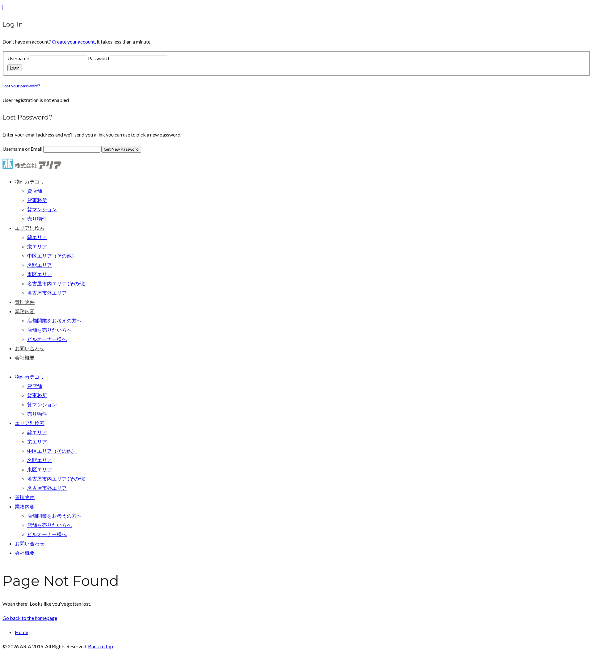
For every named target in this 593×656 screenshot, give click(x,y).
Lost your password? (21, 85)
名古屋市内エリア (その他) (56, 283)
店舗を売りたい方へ (49, 330)
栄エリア (37, 246)
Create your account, (74, 41)
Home (21, 632)
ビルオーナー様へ (47, 339)
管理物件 (25, 302)
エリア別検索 (29, 228)
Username (18, 58)
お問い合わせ (29, 348)
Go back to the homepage (29, 618)
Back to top (100, 646)
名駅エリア (39, 265)
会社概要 (25, 357)
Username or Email (22, 149)
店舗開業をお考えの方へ (54, 320)
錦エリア (37, 237)
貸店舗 (34, 191)
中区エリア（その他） (52, 256)
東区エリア (39, 274)
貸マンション (42, 209)
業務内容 (25, 311)
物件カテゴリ (29, 181)
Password (98, 58)
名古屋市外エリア (47, 293)
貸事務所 (37, 200)
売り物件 (37, 218)
